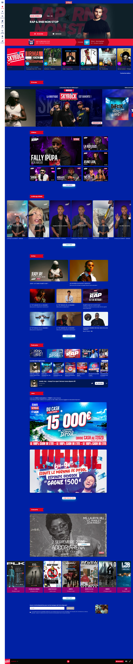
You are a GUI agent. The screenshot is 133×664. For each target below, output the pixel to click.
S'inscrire (70, 608)
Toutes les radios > (125, 73)
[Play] (68, 661)
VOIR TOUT (69, 336)
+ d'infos (84, 544)
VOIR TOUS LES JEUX (69, 498)
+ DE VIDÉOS (69, 185)
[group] (69, 661)
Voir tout (69, 245)
